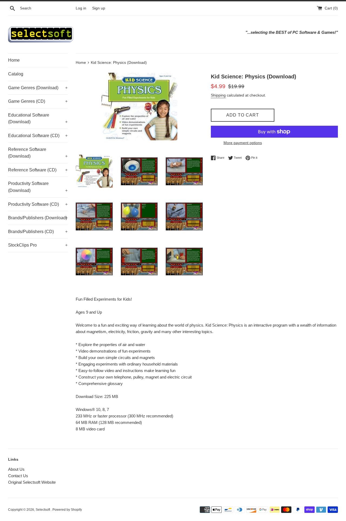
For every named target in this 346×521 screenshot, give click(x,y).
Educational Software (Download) (38, 118)
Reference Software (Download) (38, 153)
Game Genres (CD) (38, 101)
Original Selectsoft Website (32, 482)
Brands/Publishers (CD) (38, 231)
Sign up (98, 8)
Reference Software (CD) (38, 170)
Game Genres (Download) (38, 87)
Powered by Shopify (67, 510)
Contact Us (18, 475)
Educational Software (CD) (38, 135)
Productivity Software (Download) (38, 187)
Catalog (15, 74)
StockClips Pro (38, 245)
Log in (81, 8)
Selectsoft (43, 510)
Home (14, 60)
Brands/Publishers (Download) (38, 217)
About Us (16, 469)
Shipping (218, 95)
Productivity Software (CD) (38, 204)
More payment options (243, 143)
